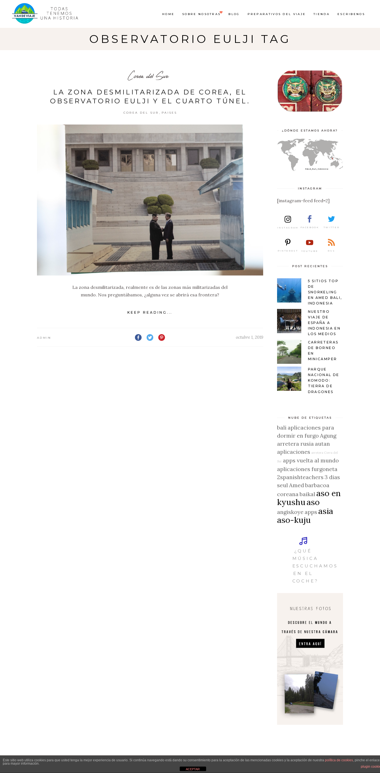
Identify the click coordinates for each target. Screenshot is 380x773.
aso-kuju (294, 519)
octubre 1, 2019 (249, 337)
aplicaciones (293, 451)
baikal (307, 494)
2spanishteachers (300, 477)
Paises (169, 112)
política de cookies (339, 760)
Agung (328, 435)
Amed (296, 485)
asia (325, 511)
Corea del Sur (148, 75)
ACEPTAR (193, 769)
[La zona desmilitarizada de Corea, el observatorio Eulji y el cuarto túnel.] (150, 200)
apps (311, 511)
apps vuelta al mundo (311, 460)
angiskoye (290, 511)
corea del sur (141, 112)
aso (313, 502)
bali (282, 427)
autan (322, 443)
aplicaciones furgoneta (307, 468)
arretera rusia (295, 443)
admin (44, 338)
